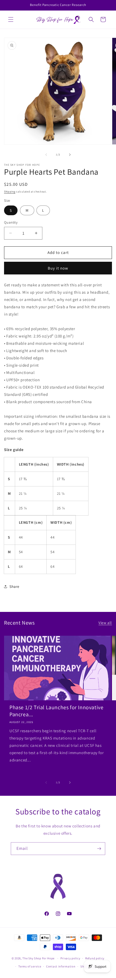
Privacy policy (70, 958)
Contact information (60, 966)
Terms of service (29, 966)
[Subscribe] (99, 848)
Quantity (11, 222)
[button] (11, 19)
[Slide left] (46, 155)
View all (105, 622)
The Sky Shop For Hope (38, 958)
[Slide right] (70, 155)
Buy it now (58, 268)
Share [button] (14, 586)
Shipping (9, 191)
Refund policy (94, 958)
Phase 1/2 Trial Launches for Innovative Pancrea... (56, 711)
